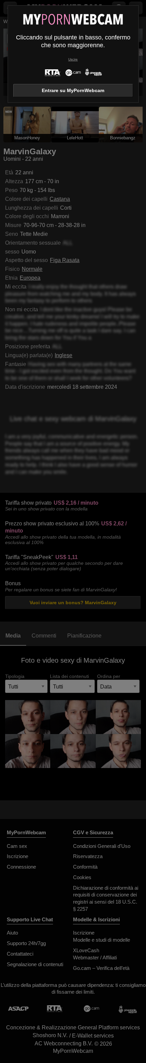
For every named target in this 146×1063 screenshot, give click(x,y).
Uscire (73, 59)
